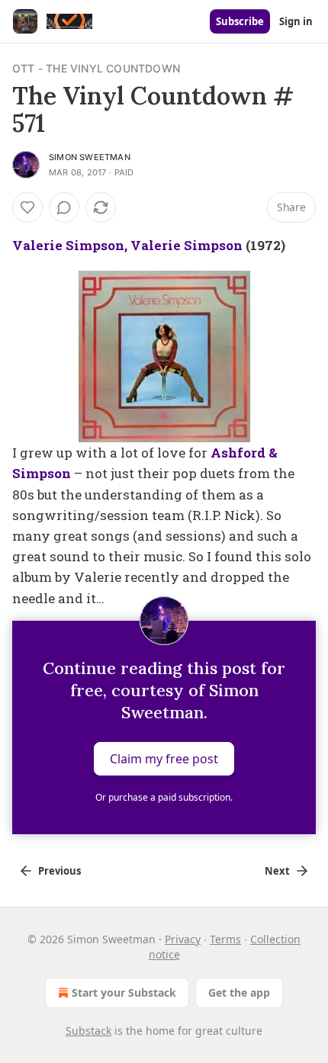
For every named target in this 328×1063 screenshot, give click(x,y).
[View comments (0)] (64, 207)
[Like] (27, 207)
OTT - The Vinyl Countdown (96, 68)
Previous (59, 871)
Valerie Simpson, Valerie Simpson (127, 245)
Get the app (239, 992)
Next (277, 871)
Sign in (296, 21)
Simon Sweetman (89, 157)
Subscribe (240, 21)
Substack (88, 1030)
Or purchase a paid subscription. (164, 797)
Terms (225, 939)
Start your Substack (124, 992)
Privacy (183, 939)
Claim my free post (164, 758)
